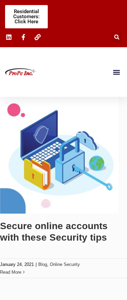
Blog (42, 264)
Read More (10, 272)
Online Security (65, 264)
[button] (116, 37)
